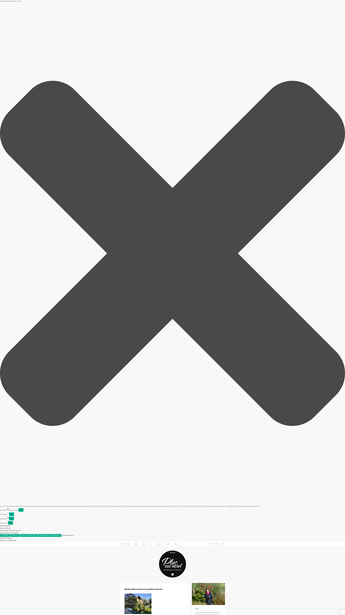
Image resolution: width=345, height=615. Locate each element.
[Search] (223, 544)
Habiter (175, 544)
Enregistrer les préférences (50, 535)
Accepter (5, 535)
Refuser (14, 535)
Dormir (127, 544)
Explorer (159, 544)
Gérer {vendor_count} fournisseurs (10, 530)
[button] (172, 253)
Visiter (150, 544)
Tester (143, 544)
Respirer (167, 544)
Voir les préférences (28, 535)
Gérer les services (5, 528)
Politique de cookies (6, 538)
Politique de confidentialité (8, 540)
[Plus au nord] (172, 564)
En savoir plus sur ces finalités (9, 533)
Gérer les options (5, 526)
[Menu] (122, 544)
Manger (135, 544)
